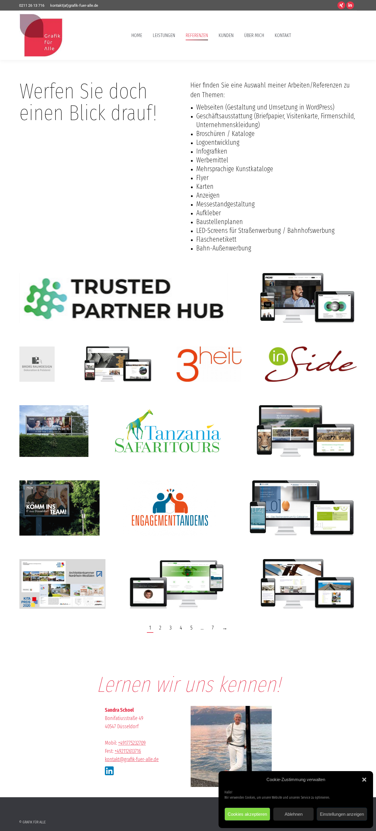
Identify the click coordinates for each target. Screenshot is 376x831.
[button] (364, 780)
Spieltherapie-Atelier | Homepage (178, 572)
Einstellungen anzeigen (342, 814)
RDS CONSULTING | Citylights (59, 490)
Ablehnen (294, 814)
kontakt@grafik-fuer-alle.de (132, 759)
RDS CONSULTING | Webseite (304, 283)
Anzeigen (46, 432)
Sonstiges (61, 432)
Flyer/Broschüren (62, 576)
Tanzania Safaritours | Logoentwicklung (168, 419)
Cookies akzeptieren (247, 814)
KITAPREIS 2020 (62, 567)
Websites (304, 293)
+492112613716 (128, 751)
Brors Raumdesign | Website (304, 569)
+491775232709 (132, 743)
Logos (123, 296)
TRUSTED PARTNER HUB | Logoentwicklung (123, 286)
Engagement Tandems (170, 485)
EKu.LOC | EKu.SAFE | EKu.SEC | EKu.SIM (298, 493)
